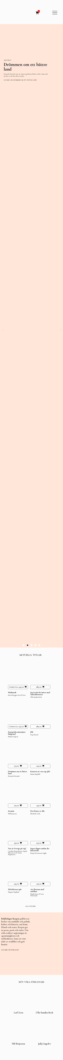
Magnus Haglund (13, 892)
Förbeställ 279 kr (16, 726)
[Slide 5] (39, 645)
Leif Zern (22, 695)
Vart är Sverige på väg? (17, 848)
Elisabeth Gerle (35, 814)
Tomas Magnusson (15, 853)
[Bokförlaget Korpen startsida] (15, 12)
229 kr (38, 766)
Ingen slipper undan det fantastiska (39, 849)
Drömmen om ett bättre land (17, 772)
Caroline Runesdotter (15, 851)
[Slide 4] (35, 645)
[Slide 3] (31, 645)
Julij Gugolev (44, 1043)
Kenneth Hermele (14, 776)
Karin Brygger (12, 695)
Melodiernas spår (15, 889)
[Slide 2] (27, 645)
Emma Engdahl (35, 774)
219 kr (16, 805)
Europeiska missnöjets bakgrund (16, 733)
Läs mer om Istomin (11, 75)
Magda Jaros (34, 894)
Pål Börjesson (12, 814)
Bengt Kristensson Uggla (38, 853)
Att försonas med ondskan (37, 890)
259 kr (38, 843)
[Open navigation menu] (55, 12)
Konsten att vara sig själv (40, 771)
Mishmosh (12, 692)
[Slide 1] (23, 645)
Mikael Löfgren (13, 737)
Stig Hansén (34, 735)
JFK (31, 732)
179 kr (16, 766)
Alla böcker (30, 906)
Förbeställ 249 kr (16, 687)
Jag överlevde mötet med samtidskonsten (40, 693)
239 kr (38, 805)
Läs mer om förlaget (10, 949)
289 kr (39, 687)
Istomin (11, 64)
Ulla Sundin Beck (36, 697)
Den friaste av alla (37, 811)
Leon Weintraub (37, 895)
